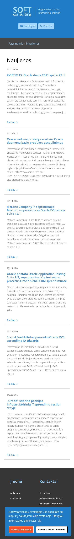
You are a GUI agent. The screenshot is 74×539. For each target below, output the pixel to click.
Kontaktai (15, 498)
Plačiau (11, 122)
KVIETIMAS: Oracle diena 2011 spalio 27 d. (36, 75)
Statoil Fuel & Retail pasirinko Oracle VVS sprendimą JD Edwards (35, 339)
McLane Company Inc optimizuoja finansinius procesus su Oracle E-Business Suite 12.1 (36, 210)
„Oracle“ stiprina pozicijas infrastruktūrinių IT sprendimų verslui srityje (33, 404)
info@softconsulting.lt (51, 498)
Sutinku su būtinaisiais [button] (51, 529)
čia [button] (39, 520)
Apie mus (15, 493)
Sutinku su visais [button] (21, 529)
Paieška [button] (47, 26)
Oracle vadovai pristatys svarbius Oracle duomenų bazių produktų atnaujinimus (35, 141)
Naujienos (33, 43)
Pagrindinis (15, 43)
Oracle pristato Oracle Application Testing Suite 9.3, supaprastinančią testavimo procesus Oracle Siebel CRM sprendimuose (37, 277)
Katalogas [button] (29, 26)
